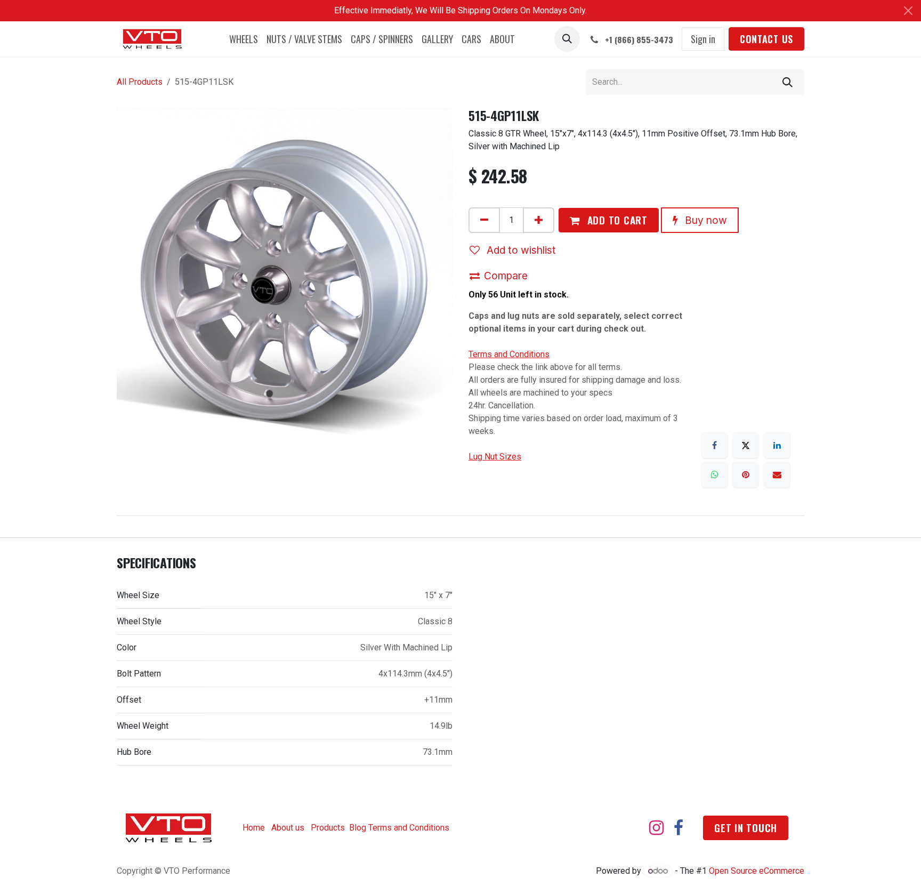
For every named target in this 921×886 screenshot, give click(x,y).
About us (287, 828)
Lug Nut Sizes (494, 457)
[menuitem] (243, 39)
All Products (140, 82)
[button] (567, 39)
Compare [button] (506, 275)
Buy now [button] (704, 220)
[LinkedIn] (777, 445)
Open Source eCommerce (756, 871)
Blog (357, 828)
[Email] (777, 474)
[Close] (908, 10)
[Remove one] (484, 220)
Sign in (703, 39)
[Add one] (538, 220)
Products (328, 828)
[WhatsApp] (715, 474)
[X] (745, 445)
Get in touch (745, 827)
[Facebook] (715, 445)
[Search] (787, 82)
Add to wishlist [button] (520, 250)
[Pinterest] (745, 474)
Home (254, 828)
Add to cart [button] (616, 220)
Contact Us (766, 39)
